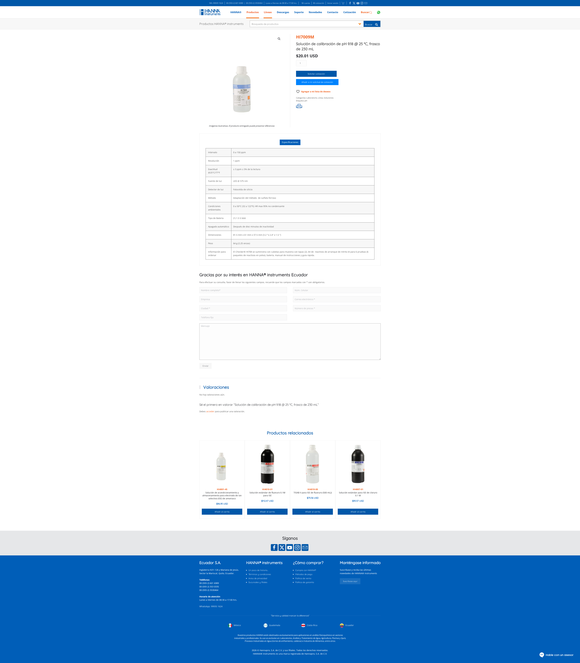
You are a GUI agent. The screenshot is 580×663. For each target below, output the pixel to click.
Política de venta (303, 578)
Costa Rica (311, 625)
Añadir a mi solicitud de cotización (317, 82)
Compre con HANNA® (305, 570)
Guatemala (274, 625)
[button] (366, 12)
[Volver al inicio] (209, 12)
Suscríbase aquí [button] (350, 581)
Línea (320, 97)
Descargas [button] (283, 12)
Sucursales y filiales (257, 582)
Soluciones (329, 97)
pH (305, 100)
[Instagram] (297, 547)
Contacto (332, 12)
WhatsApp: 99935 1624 (210, 606)
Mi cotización (318, 3)
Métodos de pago (303, 574)
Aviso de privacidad (257, 578)
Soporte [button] (299, 12)
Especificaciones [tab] (290, 142)
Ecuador (349, 625)
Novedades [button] (315, 12)
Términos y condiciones (259, 574)
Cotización (349, 12)
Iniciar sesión (332, 3)
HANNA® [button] (235, 12)
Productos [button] (252, 12)
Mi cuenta (306, 3)
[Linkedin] (350, 3)
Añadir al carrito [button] (222, 511)
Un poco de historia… (258, 570)
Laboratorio (311, 97)
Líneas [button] (268, 12)
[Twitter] (282, 547)
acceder (210, 411)
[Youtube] (289, 547)
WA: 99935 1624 (216, 3)
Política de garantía (304, 582)
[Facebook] (274, 547)
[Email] (305, 547)
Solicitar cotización (316, 74)
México (237, 625)
